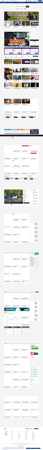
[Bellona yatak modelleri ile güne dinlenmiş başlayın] (8, 414)
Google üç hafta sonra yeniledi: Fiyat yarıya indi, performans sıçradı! (34, 433)
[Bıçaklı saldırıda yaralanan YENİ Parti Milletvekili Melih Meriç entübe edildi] (4, 46)
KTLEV (22, 348)
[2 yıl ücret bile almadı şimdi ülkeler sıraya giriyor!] (26, 163)
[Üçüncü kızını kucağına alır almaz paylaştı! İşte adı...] (25, 380)
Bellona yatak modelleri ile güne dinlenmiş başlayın (8, 417)
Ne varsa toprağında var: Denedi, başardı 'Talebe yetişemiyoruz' (34, 417)
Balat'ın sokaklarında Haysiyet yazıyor (34, 424)
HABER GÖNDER (38, 2)
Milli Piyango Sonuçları (35, 384)
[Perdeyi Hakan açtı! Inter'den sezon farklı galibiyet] (25, 270)
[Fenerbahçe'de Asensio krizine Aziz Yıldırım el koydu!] (23, 46)
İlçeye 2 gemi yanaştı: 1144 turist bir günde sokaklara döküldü (36, 243)
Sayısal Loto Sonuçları (35, 386)
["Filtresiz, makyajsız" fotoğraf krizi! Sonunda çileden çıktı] (8, 167)
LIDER (13, 347)
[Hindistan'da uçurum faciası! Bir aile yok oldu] (28, 46)
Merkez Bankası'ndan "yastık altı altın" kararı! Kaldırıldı (36, 330)
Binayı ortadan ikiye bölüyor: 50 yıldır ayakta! (36, 256)
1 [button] (7, 219)
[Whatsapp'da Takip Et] (37, 361)
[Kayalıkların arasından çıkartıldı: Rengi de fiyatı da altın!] (8, 253)
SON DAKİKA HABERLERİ (3, 2)
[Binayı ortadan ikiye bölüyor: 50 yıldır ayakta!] (32, 255)
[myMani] (12, 1)
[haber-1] (7, 151)
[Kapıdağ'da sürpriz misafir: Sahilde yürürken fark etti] (32, 239)
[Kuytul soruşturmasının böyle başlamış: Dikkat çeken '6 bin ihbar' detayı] (5, 46)
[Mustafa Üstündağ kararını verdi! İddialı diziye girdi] (35, 181)
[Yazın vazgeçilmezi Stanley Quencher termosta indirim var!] (17, 238)
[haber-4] (28, 151)
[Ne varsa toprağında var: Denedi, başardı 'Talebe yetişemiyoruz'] (35, 414)
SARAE (5, 348)
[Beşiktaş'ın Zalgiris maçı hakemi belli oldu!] (25, 289)
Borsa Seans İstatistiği (27, 446)
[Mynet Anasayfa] (3, 0)
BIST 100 (6, 328)
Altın (19, 327)
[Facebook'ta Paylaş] (33, 397)
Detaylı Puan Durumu (36, 282)
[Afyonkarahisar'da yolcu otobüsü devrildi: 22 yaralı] (26, 108)
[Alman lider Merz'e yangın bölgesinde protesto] (17, 70)
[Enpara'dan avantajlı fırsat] (17, 46)
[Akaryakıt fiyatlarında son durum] (17, 429)
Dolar (13, 327)
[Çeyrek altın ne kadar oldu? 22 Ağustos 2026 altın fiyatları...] (17, 163)
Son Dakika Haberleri (13, 446)
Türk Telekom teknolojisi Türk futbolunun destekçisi (8, 432)
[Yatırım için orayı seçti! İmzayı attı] (8, 235)
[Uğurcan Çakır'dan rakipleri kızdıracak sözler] (25, 231)
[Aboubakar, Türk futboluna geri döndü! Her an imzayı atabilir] (25, 46)
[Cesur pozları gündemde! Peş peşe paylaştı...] (17, 398)
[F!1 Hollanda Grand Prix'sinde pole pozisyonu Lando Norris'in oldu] (17, 293)
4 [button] (11, 219)
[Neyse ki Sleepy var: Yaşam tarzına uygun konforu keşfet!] (16, 46)
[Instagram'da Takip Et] (33, 361)
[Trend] (26, 0)
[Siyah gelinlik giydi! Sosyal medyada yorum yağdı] (25, 398)
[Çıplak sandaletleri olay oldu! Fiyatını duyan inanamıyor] (22, 46)
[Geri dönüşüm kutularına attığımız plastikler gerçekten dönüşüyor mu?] (17, 231)
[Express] (29, 0)
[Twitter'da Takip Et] (32, 361)
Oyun (32, 446)
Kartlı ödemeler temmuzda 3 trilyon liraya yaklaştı (17, 424)
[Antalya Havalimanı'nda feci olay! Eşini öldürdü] (17, 253)
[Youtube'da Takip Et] (36, 361)
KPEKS (5, 344)
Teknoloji (19, 446)
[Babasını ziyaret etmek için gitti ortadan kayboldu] (26, 70)
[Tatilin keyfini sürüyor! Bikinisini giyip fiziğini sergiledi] (8, 383)
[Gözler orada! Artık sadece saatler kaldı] (8, 314)
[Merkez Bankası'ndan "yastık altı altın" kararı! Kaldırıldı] (32, 330)
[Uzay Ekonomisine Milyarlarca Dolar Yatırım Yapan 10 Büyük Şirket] (35, 163)
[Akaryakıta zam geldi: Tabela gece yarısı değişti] (32, 326)
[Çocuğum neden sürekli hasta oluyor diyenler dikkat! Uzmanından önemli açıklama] (17, 108)
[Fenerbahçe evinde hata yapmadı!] (8, 285)
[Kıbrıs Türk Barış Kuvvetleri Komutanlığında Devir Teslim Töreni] (17, 77)
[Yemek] (28, 0)
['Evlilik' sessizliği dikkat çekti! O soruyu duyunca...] (17, 383)
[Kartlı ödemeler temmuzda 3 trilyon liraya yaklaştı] (17, 421)
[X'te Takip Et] (27, 443)
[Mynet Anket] (31, 0)
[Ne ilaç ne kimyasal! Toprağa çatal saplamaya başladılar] (35, 105)
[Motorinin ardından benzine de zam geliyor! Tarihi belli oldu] (15, 46)
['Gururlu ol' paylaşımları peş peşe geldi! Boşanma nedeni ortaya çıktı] (20, 46)
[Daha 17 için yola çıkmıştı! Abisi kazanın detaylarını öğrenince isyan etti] (25, 391)
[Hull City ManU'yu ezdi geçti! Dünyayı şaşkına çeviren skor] (13, 46)
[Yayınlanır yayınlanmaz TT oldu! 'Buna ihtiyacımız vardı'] (17, 361)
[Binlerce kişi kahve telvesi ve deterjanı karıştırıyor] (35, 170)
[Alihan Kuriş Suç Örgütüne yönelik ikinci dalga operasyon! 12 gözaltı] (19, 46)
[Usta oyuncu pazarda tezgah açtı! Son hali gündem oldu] (24, 46)
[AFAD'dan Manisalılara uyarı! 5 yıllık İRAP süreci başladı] (9, 46)
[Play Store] (6, 446)
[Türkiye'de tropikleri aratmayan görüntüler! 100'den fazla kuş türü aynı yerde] (26, 177)
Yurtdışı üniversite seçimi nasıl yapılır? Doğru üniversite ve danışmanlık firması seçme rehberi (8, 425)
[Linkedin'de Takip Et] (35, 361)
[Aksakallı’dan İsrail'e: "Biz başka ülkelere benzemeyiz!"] (26, 185)
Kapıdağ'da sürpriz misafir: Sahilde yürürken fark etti (36, 239)
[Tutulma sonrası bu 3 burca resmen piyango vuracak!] (8, 101)
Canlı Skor (37, 267)
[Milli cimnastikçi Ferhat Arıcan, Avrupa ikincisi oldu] (25, 278)
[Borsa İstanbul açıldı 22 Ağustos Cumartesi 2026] (26, 170)
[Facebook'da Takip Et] (31, 361)
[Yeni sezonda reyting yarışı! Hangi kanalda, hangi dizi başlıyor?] (8, 395)
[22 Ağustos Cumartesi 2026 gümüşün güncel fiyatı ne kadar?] (8, 246)
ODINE (13, 345)
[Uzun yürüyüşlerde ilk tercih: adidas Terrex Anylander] (17, 185)
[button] (25, 1)
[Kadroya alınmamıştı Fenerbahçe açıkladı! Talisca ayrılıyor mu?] (16, 39)
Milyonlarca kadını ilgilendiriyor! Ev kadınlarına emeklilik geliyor (36, 322)
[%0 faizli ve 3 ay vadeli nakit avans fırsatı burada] (35, 77)
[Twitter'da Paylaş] (35, 397)
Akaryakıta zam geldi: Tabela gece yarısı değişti (36, 326)
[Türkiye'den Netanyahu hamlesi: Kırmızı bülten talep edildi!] (8, 185)
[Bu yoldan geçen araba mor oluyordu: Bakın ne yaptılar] (32, 247)
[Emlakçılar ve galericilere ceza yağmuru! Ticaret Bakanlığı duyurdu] (25, 329)
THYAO (22, 344)
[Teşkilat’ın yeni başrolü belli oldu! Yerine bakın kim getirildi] (25, 250)
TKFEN (13, 348)
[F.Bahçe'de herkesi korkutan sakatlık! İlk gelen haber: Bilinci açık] (8, 274)
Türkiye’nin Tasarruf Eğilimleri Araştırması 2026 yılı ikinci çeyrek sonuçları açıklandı (17, 418)
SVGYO (13, 346)
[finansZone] (34, 131)
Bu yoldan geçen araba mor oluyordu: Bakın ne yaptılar (36, 247)
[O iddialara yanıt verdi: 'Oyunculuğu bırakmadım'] (26, 101)
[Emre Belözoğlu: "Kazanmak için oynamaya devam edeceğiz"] (17, 270)
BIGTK (5, 346)
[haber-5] (35, 151)
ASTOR (22, 347)
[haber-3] (21, 151)
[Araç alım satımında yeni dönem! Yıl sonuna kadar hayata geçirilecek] (32, 334)
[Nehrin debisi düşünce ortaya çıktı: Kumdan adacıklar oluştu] (26, 77)
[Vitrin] (27, 0)
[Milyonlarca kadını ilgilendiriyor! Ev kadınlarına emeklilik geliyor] (32, 322)
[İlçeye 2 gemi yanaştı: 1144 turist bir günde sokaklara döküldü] (32, 243)
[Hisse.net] (17, 61)
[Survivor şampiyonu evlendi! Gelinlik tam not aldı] (25, 369)
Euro (16, 327)
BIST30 (11, 327)
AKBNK (22, 346)
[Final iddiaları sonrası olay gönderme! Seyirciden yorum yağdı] (17, 391)
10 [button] (19, 219)
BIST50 (8, 327)
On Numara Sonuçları (35, 391)
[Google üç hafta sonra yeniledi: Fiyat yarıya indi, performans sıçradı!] (35, 429)
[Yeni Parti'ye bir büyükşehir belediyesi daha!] (17, 246)
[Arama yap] (33, 1)
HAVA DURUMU (19, 2)
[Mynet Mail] (41, 2)
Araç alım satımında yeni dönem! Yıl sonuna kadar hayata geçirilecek (36, 335)
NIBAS (5, 345)
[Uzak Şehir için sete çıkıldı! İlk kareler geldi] (8, 74)
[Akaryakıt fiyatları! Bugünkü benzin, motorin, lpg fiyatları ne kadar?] (8, 108)
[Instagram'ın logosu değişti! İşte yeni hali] (26, 429)
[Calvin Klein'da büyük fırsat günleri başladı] (17, 170)
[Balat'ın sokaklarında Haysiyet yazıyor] (35, 421)
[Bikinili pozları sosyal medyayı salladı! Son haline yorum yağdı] (8, 376)
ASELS (22, 345)
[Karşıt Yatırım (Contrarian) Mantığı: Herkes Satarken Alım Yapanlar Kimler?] (17, 177)
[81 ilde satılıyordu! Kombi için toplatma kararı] (25, 317)
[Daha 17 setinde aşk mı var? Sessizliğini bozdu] (8, 177)
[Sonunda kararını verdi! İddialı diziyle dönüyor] (17, 376)
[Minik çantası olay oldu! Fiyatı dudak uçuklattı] (17, 369)
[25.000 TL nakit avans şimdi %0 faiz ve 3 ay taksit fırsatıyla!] (11, 46)
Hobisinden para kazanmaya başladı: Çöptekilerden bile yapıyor (25, 425)
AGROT (13, 344)
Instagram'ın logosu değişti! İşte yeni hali (25, 432)
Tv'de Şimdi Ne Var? (33, 372)
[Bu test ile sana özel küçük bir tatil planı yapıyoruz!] (17, 101)
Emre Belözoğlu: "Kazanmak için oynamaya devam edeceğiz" (10, 2)
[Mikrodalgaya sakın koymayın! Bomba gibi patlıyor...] (25, 238)
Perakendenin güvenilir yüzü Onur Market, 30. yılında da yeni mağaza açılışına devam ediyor (25, 418)
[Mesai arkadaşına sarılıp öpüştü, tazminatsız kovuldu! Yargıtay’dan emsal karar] (27, 46)
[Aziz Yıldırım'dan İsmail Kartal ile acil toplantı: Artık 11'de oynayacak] (8, 293)
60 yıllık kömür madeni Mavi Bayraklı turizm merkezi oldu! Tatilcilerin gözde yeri (36, 252)
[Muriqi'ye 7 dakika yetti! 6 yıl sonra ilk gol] (17, 278)
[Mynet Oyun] (8, 61)
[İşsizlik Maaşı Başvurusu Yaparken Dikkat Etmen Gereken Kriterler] (35, 70)
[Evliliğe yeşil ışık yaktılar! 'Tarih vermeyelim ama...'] (25, 361)
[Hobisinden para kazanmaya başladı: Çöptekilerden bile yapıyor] (26, 421)
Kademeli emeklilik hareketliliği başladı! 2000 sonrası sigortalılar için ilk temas (36, 319)
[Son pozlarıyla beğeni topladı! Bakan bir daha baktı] (8, 365)
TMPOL (5, 347)
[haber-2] (14, 151)
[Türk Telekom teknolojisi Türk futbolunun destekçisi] (8, 429)
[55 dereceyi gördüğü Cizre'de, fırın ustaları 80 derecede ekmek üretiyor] (10, 46)
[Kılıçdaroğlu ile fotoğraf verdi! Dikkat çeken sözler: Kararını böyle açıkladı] (21, 46)
